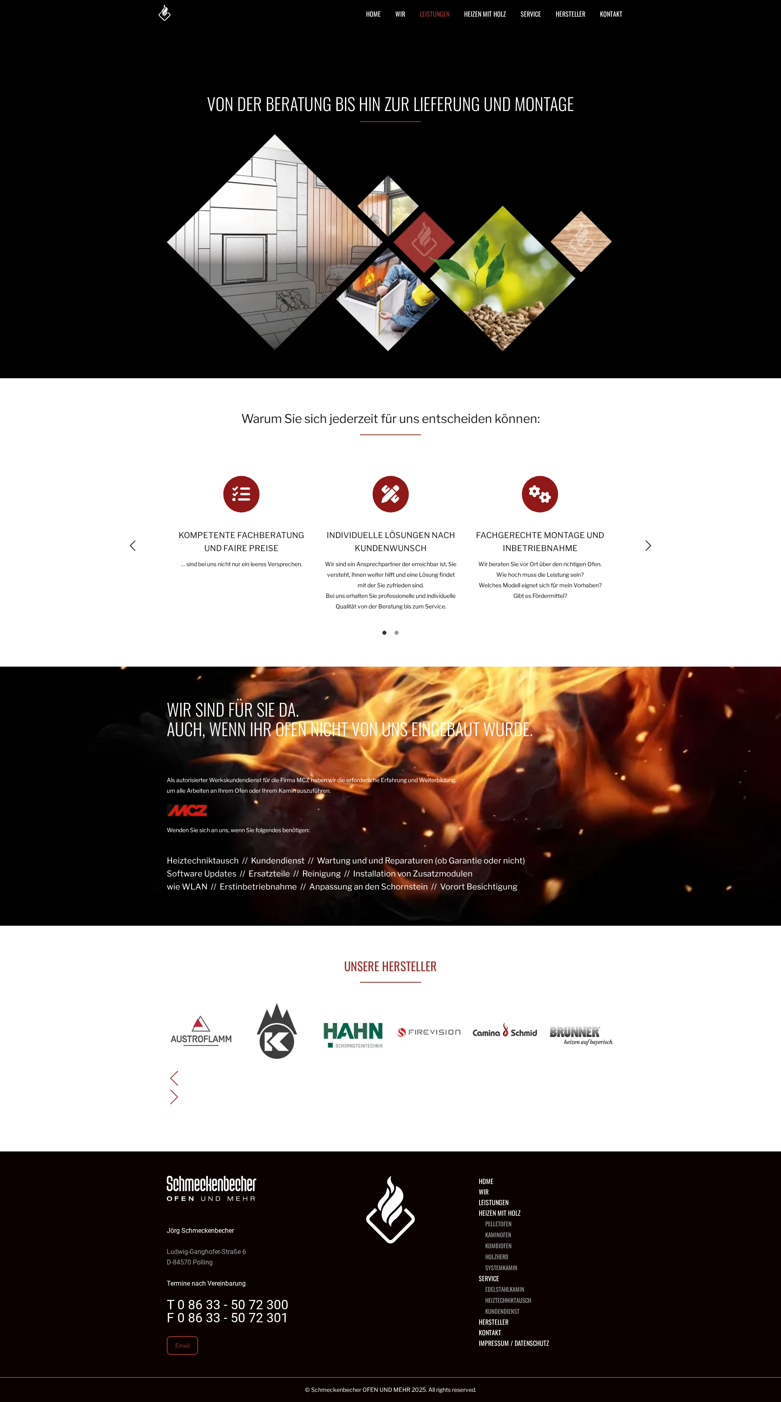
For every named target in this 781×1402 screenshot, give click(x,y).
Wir (484, 1192)
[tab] (384, 632)
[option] (241, 522)
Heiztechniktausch (508, 1300)
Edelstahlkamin (504, 1289)
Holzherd (496, 1256)
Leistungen (493, 1202)
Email (182, 1345)
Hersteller (493, 1322)
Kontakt (490, 1332)
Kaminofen (498, 1234)
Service (489, 1278)
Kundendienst (502, 1311)
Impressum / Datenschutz (514, 1343)
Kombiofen (498, 1245)
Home (486, 1181)
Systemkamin (501, 1267)
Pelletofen (498, 1223)
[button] (133, 546)
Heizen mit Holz (500, 1213)
